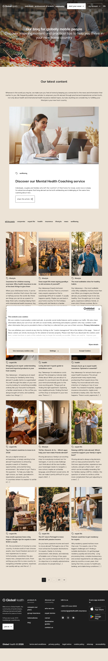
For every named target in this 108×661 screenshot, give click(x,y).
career (47, 618)
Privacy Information (91, 325)
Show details (93, 344)
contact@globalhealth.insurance (74, 611)
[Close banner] (99, 309)
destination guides (49, 622)
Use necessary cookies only (23, 351)
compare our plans (32, 608)
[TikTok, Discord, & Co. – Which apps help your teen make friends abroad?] (54, 422)
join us (6, 627)
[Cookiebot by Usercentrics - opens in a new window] (85, 309)
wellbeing (23, 173)
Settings (53, 351)
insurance (49, 221)
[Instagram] (68, 618)
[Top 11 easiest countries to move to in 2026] (21, 422)
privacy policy (54, 644)
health (40, 221)
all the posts (10, 221)
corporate (21, 221)
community (59, 6)
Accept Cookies (85, 351)
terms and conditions (38, 644)
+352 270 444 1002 (69, 606)
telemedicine (32, 618)
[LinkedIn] (63, 618)
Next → (64, 580)
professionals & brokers (44, 6)
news (66, 221)
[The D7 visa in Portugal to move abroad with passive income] (54, 509)
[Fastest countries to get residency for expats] (86, 509)
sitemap (90, 644)
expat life (31, 221)
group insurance (33, 613)
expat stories (50, 613)
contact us (49, 627)
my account (93, 6)
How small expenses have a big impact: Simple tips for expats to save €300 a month (21, 539)
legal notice (66, 644)
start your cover (75, 6)
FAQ (29, 623)
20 (59, 580)
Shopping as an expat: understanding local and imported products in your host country (21, 368)
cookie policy (79, 644)
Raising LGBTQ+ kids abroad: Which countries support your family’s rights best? (86, 452)
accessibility (100, 644)
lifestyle (58, 221)
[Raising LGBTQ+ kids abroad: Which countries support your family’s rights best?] (86, 422)
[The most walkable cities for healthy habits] (86, 254)
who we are (49, 608)
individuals (29, 6)
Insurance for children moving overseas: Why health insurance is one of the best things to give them (21, 284)
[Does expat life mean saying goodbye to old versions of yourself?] (54, 254)
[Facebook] (73, 618)
